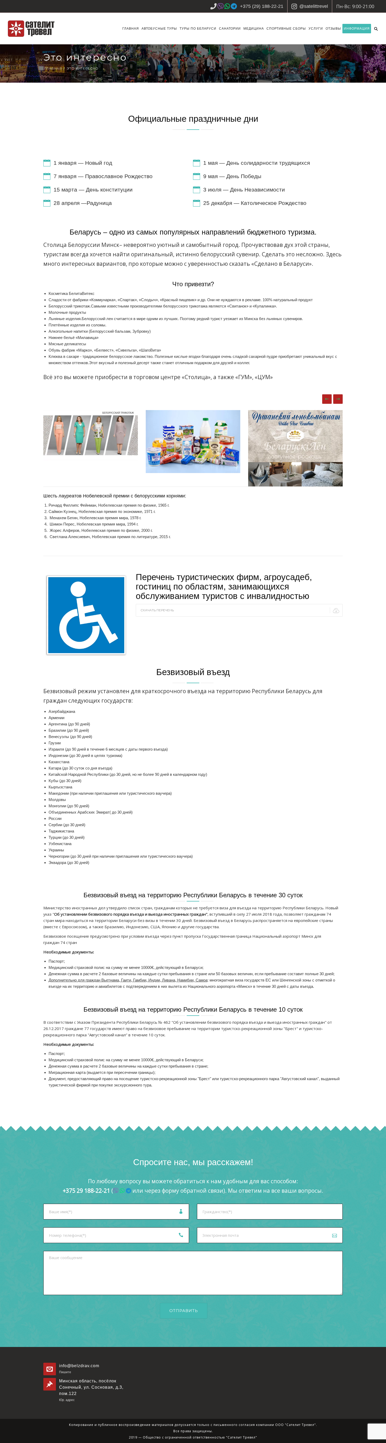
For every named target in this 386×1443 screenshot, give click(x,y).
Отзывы (333, 28)
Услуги (316, 28)
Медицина (253, 28)
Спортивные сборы (286, 28)
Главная (130, 28)
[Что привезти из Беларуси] (90, 435)
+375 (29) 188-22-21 (261, 6)
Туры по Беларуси (198, 28)
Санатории (230, 28)
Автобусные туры (159, 28)
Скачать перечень (157, 610)
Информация (357, 28)
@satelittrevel (313, 6)
